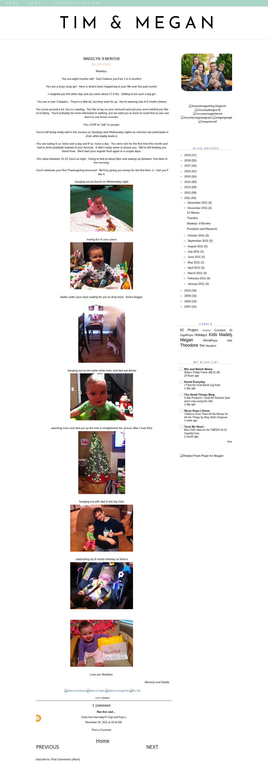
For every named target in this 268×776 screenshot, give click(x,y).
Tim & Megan (138, 24)
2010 (187, 290)
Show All (231, 441)
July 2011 (194, 251)
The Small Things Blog (199, 394)
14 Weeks (193, 212)
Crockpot (220, 330)
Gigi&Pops (186, 335)
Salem (231, 340)
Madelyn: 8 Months (199, 223)
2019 (187, 155)
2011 (187, 197)
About (37, 3)
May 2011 (194, 262)
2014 (187, 181)
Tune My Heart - (194, 426)
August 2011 (195, 246)
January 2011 (196, 283)
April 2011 (194, 267)
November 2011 (198, 207)
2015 (187, 176)
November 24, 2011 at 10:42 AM (103, 722)
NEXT (152, 746)
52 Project (189, 330)
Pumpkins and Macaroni (202, 228)
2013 (187, 187)
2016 (187, 171)
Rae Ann (102, 712)
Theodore (189, 345)
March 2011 (195, 273)
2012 (187, 192)
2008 (187, 301)
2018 (187, 160)
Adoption (206, 330)
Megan (186, 339)
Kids (213, 334)
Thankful (192, 217)
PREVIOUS (47, 746)
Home (12, 3)
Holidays (200, 335)
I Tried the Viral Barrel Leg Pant (202, 385)
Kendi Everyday (194, 381)
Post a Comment (101, 730)
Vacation (211, 345)
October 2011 (196, 235)
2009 (187, 295)
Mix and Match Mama (198, 369)
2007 (187, 306)
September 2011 (198, 240)
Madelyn (106, 698)
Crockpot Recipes (78, 3)
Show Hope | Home (197, 410)
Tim (202, 345)
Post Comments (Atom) (65, 759)
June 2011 (194, 256)
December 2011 (198, 202)
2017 (187, 165)
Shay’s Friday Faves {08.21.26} (202, 372)
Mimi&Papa (210, 340)
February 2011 (197, 278)
